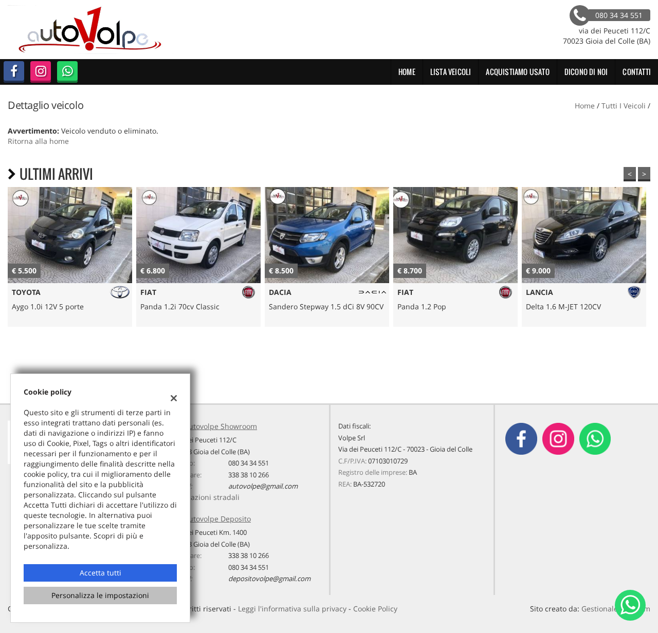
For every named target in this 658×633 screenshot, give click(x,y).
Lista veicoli (450, 71)
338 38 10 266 (248, 474)
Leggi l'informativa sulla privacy (292, 608)
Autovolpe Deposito (217, 519)
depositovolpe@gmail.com (269, 578)
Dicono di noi (586, 71)
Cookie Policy (375, 608)
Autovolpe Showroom (220, 426)
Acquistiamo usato (517, 71)
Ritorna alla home (38, 141)
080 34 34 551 (248, 463)
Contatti (637, 71)
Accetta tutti (100, 573)
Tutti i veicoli (623, 105)
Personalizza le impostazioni (100, 595)
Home (406, 71)
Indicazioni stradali (207, 497)
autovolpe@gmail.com (263, 486)
